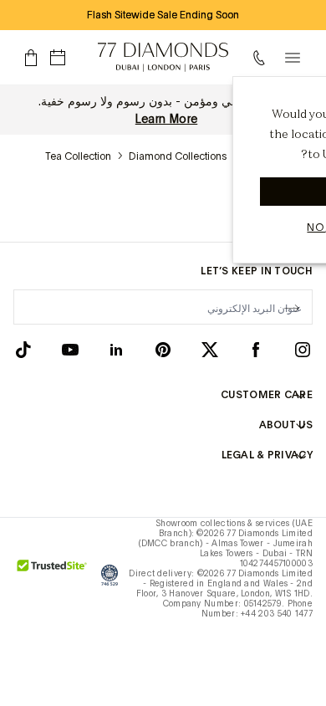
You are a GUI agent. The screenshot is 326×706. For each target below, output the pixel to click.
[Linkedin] (116, 349)
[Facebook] (256, 349)
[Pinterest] (163, 349)
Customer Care (267, 395)
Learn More (166, 119)
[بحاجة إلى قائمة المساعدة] (262, 58)
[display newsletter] (292, 306)
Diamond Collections (178, 156)
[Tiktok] (23, 349)
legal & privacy (267, 455)
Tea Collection (78, 156)
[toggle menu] (292, 57)
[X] (210, 349)
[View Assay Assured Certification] (109, 575)
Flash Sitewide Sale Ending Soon (163, 15)
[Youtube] (70, 349)
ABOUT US (286, 425)
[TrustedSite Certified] (52, 575)
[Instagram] (303, 349)
